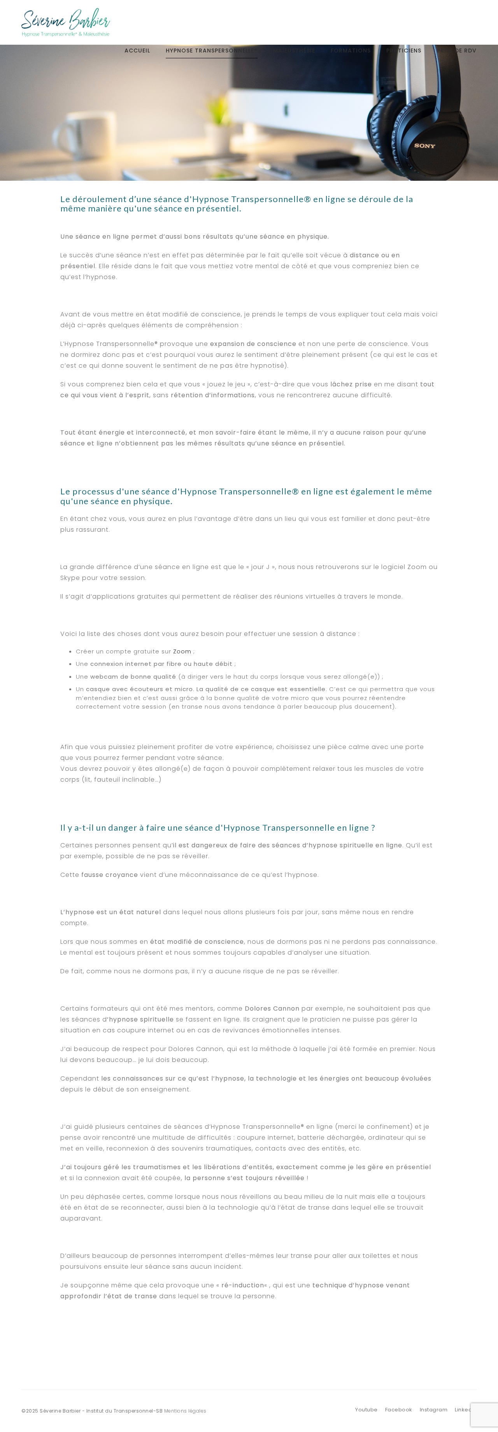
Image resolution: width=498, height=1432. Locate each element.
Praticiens (403, 50)
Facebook (398, 1409)
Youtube (366, 1409)
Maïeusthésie (294, 50)
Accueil (137, 50)
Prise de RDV (457, 50)
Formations (351, 50)
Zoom (182, 651)
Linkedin (466, 1409)
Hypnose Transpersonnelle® (212, 50)
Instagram (434, 1409)
